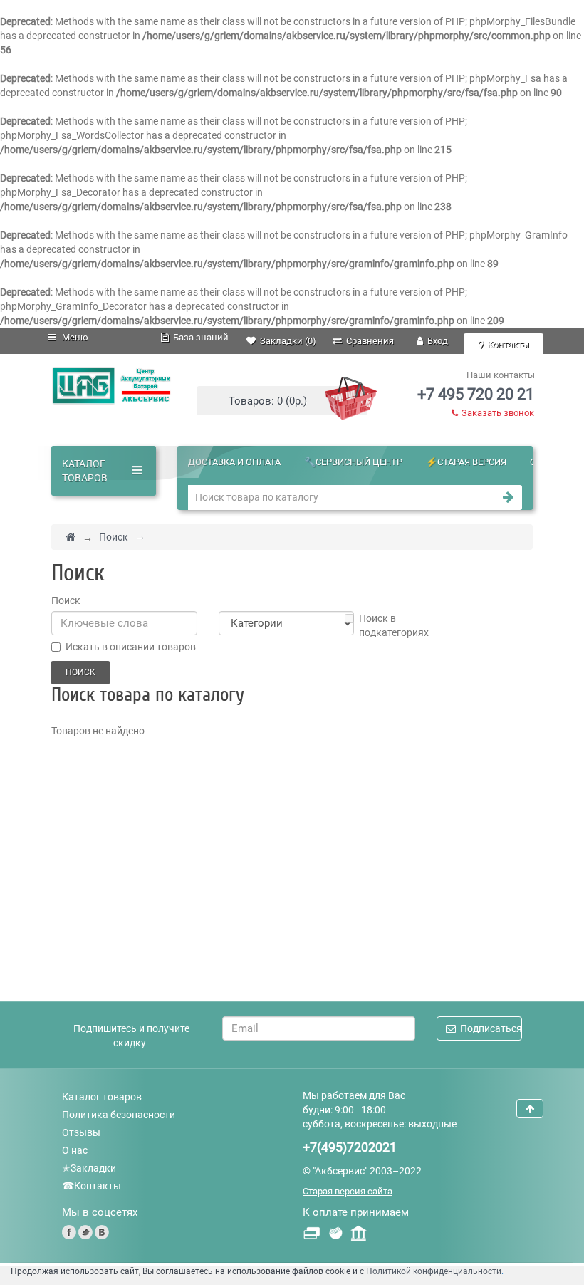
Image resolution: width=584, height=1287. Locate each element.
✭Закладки (89, 1168)
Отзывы (81, 1132)
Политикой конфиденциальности (433, 1271)
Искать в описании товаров (131, 646)
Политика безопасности (118, 1114)
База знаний (199, 337)
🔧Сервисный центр (353, 462)
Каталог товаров (102, 1097)
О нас (75, 1150)
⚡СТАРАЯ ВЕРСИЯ (466, 462)
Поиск (113, 537)
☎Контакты (91, 1186)
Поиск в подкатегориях (394, 625)
